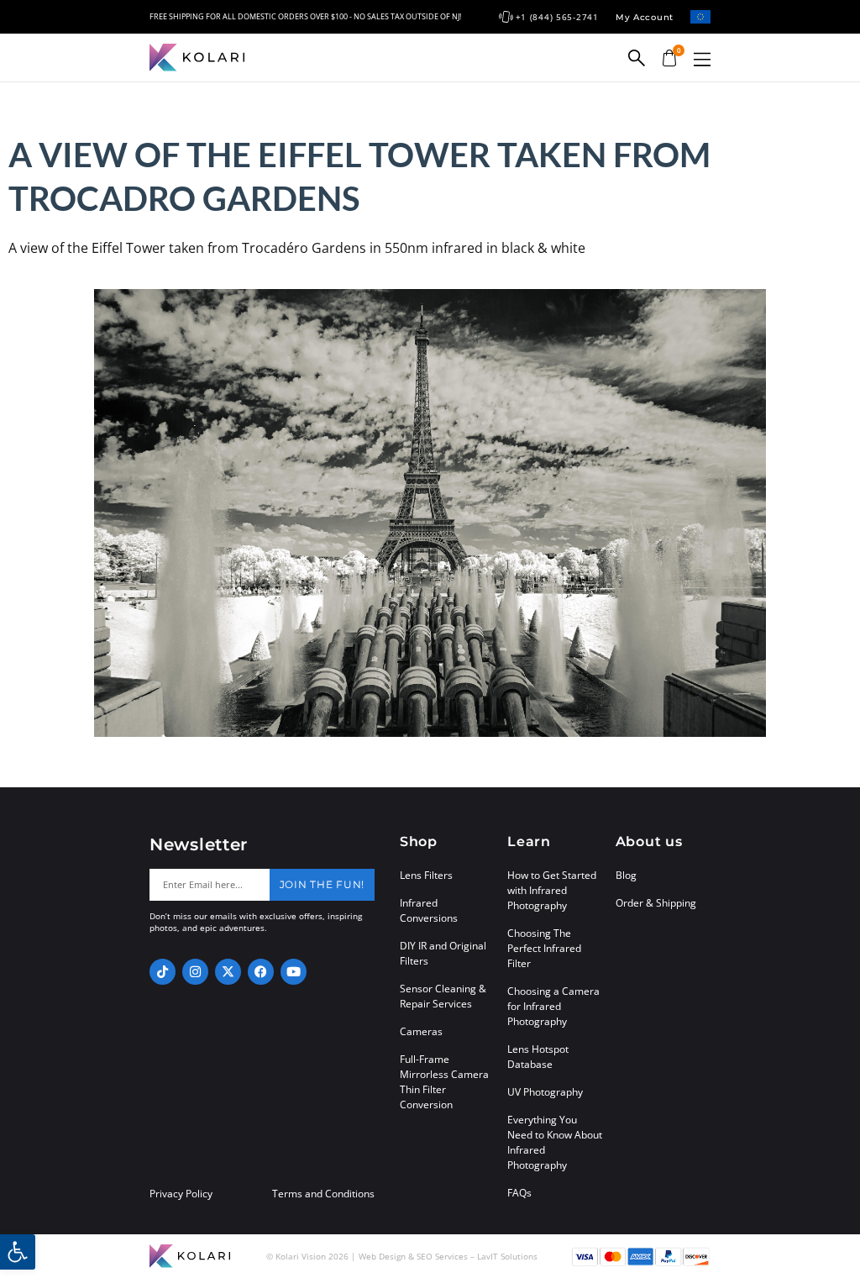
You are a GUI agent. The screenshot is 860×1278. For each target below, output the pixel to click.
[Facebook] (261, 972)
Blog (626, 875)
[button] (702, 59)
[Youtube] (294, 972)
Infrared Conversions (429, 910)
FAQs (519, 1193)
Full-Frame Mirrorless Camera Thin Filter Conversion (444, 1082)
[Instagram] (195, 972)
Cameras (421, 1031)
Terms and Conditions (323, 1194)
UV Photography (545, 1092)
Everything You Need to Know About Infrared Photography (554, 1142)
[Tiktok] (162, 972)
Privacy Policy (180, 1194)
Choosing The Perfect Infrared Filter (544, 948)
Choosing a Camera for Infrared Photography (553, 1006)
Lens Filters (426, 875)
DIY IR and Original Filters (443, 953)
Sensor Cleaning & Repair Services (443, 996)
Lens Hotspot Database (538, 1056)
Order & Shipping (656, 903)
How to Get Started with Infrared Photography (551, 890)
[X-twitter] (228, 972)
